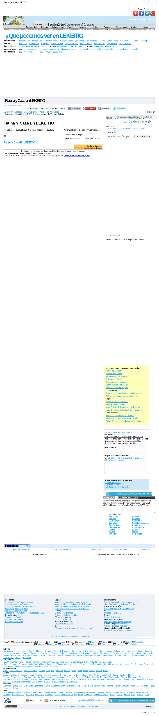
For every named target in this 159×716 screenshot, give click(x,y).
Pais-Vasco (137, 534)
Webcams (28, 52)
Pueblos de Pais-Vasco (49, 112)
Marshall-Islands (68, 686)
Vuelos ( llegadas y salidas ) (116, 626)
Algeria (55, 675)
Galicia (112, 529)
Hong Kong (15, 692)
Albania (102, 651)
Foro (70, 46)
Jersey (18, 658)
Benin (121, 679)
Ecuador (40, 644)
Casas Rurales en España (117, 385)
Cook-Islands (142, 686)
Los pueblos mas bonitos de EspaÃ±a (24, 29)
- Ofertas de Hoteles (113, 485)
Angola (6, 675)
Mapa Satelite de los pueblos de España (123, 407)
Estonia (55, 653)
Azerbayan (108, 655)
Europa (70, 27)
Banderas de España (14, 619)
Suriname (36, 662)
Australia (7, 686)
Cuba (104, 642)
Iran (48, 671)
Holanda (87, 653)
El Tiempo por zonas (116, 460)
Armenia (98, 655)
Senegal (39, 675)
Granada (107, 664)
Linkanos (110, 46)
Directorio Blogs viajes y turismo (117, 622)
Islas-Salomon (94, 686)
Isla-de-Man (137, 655)
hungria (95, 653)
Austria (109, 651)
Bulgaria (148, 651)
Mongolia (78, 692)
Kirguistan (78, 694)
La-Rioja (135, 529)
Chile (51, 642)
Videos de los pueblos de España (120, 416)
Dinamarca (34, 653)
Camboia (49, 694)
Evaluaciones (121, 549)
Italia (134, 651)
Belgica (117, 651)
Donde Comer (38, 41)
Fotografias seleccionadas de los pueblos (123, 421)
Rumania (66, 651)
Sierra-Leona (16, 677)
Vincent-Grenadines (74, 662)
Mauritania (7, 679)
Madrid (112, 532)
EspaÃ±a (18, 642)
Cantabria (113, 523)
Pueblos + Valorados (62, 549)
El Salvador (134, 644)
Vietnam (6, 694)
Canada (13, 662)
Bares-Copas (112, 41)
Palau (132, 686)
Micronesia (81, 686)
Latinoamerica (58, 27)
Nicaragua (66, 644)
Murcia (135, 532)
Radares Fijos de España (116, 376)
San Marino (76, 651)
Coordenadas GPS (54, 52)
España (44, 27)
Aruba (61, 662)
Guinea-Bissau (95, 679)
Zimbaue (79, 677)
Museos (103, 29)
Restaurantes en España (116, 382)
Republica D (116, 642)
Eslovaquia (45, 653)
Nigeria (39, 679)
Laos (133, 694)
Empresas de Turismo (64, 624)
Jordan (42, 671)
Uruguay (93, 644)
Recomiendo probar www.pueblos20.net (121, 443)
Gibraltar (126, 655)
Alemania (93, 651)
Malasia (144, 692)
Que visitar (79, 41)
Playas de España (113, 371)
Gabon (88, 677)
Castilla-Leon (114, 525)
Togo (43, 677)
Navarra (112, 534)
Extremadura (138, 527)
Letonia (60, 655)
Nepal (57, 694)
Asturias (112, 519)
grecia (79, 653)
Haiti (153, 664)
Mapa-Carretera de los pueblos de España (124, 410)
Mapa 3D (23, 44)
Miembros (146, 549)
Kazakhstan (8, 651)
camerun (24, 675)
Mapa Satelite (57, 44)
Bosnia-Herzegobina (122, 653)
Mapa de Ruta (125, 44)
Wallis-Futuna (107, 686)
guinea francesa (58, 681)
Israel (74, 671)
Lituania (31, 651)
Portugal (57, 651)
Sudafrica (114, 675)
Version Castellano (57, 700)
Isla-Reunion (82, 679)
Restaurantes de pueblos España (19, 602)
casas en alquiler (49, 49)
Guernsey (27, 658)
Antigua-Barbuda (80, 664)
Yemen (50, 677)
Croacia (25, 653)
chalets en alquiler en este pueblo (124, 49)
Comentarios (95, 549)
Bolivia (128, 642)
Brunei (99, 671)
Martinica (8, 666)
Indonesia (39, 694)
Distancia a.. (99, 44)
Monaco (39, 651)
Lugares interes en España (117, 388)
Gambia (95, 677)
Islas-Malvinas (20, 666)
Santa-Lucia (32, 666)
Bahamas (23, 664)
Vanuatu (125, 686)
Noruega (48, 651)
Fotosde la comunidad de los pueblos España (24, 613)
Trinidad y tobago (64, 664)
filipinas (109, 692)
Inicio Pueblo (24, 41)
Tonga (15, 688)
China (69, 692)
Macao (120, 694)
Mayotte (6, 681)
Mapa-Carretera (71, 44)
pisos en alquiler (82, 49)
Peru (71, 642)
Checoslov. (8, 653)
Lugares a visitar (85, 29)
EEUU (6, 662)
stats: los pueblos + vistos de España (119, 604)
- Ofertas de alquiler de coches (117, 487)
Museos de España (114, 374)
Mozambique (60, 677)
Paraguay (79, 644)
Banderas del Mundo (14, 622)
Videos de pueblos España (16, 608)
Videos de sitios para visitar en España (122, 418)
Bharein (59, 671)
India (147, 694)
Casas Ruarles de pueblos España (20, 606)
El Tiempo (144, 41)
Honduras (52, 644)
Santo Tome (70, 679)
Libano (67, 671)
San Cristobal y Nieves (140, 664)
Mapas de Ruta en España (117, 402)
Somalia (47, 675)
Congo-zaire (114, 677)
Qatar (5, 671)
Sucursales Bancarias (144, 29)
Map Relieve (112, 44)
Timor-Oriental (18, 694)
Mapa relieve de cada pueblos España (71, 602)
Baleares (136, 519)
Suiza (85, 651)
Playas (111, 29)
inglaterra (126, 651)
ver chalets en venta (99, 49)
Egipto (53, 679)
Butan (34, 692)
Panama (120, 644)
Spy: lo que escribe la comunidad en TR (121, 602)
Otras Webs (99, 46)
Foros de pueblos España (16, 611)
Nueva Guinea (18, 686)
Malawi (60, 679)
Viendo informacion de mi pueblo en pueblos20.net (126, 439)
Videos (22, 46)
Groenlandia (27, 655)
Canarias (136, 521)
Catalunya (136, 525)
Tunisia (47, 681)
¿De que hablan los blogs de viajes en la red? (74, 628)
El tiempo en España (114, 379)
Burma (112, 694)
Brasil (22, 662)
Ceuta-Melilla (114, 527)
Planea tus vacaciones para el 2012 (119, 630)
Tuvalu (117, 686)
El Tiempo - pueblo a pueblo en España (125, 458)
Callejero (67, 29)
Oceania (107, 27)
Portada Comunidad (21, 549)
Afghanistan (99, 692)
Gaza (85, 671)
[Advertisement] (79, 75)
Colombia (61, 642)
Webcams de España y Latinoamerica (122, 396)
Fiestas (102, 41)
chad (32, 675)
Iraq (53, 671)
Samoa (140, 694)
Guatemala (106, 644)
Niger (32, 679)
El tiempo (52, 29)
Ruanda (71, 675)
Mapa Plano (34, 44)
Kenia (46, 679)
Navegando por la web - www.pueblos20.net (123, 441)
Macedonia (69, 655)
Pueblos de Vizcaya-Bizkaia (25, 112)
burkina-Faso (81, 675)
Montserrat (43, 666)
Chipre (17, 653)
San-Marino (89, 655)
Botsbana (15, 675)
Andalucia (113, 516)
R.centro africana (21, 679)
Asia (95, 27)
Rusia (52, 655)
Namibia (70, 677)
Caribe (134, 27)
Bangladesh (44, 692)
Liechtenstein (20, 651)
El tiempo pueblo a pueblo (66, 615)
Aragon (135, 516)
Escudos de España (13, 617)
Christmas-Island (101, 694)
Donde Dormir (52, 41)
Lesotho (105, 675)
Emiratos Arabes (30, 671)
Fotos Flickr (45, 46)
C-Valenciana (114, 521)
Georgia (17, 655)
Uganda (36, 677)
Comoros (135, 679)
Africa (145, 27)
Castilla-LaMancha (140, 523)
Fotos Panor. (32, 46)
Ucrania (135, 653)
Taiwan (53, 692)
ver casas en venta (32, 49)
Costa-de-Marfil (126, 675)
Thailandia (26, 692)
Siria (80, 671)
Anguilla (53, 666)
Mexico (42, 642)
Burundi (113, 679)
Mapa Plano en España (115, 404)
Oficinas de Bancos (63, 619)
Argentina (95, 642)
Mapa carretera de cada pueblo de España (73, 604)
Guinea (63, 675)
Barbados (32, 664)
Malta (151, 653)
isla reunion (37, 681)
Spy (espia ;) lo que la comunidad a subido (124, 393)
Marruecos (132, 677)
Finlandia (64, 653)
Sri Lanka (30, 694)
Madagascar (72, 681)
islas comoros (146, 679)
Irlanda (140, 651)
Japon (6, 692)
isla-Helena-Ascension (21, 681)
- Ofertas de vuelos (112, 483)
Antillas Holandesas (46, 664)
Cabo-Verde (94, 675)
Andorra (143, 653)
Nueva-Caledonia (52, 686)
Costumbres (125, 41)
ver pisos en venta (65, 49)
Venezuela (82, 642)
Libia (127, 679)
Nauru (152, 686)
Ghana (124, 677)
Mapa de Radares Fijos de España (119, 608)
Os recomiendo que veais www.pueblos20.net (123, 437)
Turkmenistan (67, 694)
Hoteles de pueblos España (17, 604)
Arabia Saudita (15, 671)
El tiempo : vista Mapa (64, 613)
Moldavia (147, 655)
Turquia (45, 655)
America (83, 27)
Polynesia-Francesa (34, 686)
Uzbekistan (88, 692)
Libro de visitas (80, 46)
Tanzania (27, 677)
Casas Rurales (66, 41)
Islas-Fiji (8, 688)
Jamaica (13, 664)
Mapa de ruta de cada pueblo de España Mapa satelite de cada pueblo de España (72, 607)
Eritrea (106, 679)
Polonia (37, 655)
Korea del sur (119, 692)
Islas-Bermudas (95, 664)
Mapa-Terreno (86, 44)
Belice (28, 662)
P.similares (61, 46)
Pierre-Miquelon (91, 662)
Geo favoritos (91, 41)
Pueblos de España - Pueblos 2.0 (14, 105)
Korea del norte (133, 692)
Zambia (142, 677)
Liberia (6, 677)
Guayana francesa (50, 662)
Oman (92, 671)
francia (72, 653)
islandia (118, 655)
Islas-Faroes (8, 658)
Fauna (135, 41)
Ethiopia (103, 677)
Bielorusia (7, 655)
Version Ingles (36, 700)
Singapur (62, 692)
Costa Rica (139, 642)
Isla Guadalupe (106, 662)
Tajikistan (88, 694)
